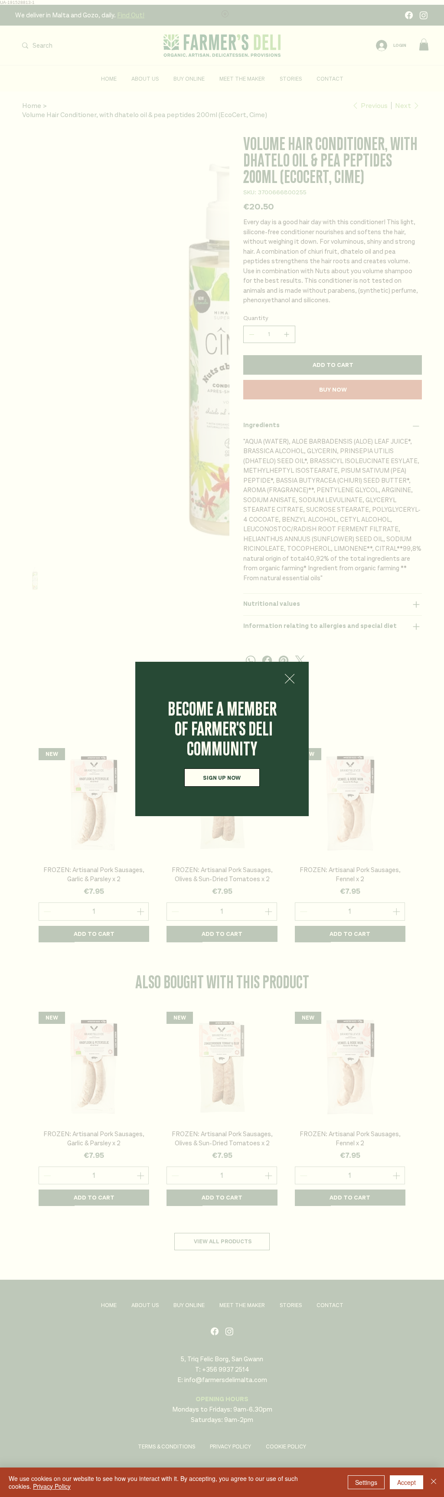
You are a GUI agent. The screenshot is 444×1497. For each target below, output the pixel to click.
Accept (406, 1482)
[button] (289, 679)
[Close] (433, 1482)
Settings (366, 1482)
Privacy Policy (52, 1486)
